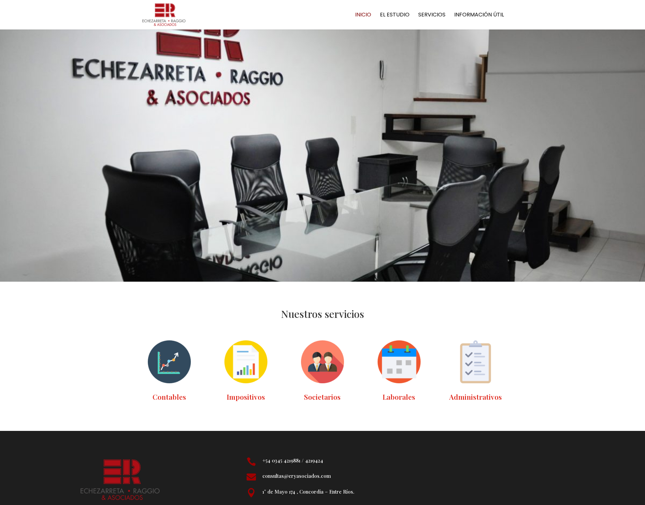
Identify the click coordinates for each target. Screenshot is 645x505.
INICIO (363, 15)
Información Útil (479, 15)
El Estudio (395, 15)
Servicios (431, 15)
